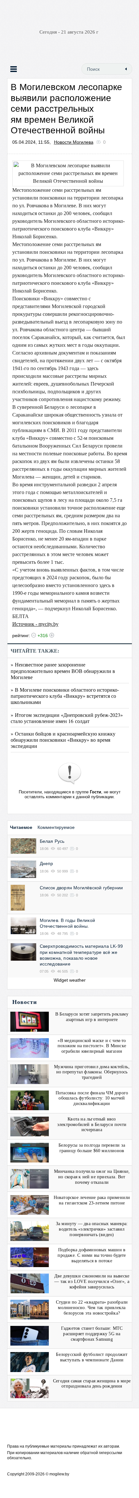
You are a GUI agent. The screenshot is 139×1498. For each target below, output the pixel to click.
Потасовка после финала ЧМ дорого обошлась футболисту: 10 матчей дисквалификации (92, 1098)
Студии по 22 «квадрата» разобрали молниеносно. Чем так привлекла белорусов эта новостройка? (92, 1308)
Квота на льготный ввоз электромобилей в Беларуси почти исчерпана (91, 1124)
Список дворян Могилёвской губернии (81, 887)
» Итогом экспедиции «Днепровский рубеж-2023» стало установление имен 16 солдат (67, 717)
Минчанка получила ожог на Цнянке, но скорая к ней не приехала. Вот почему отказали (92, 1177)
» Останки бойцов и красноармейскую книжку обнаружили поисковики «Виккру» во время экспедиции (63, 739)
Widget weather (70, 980)
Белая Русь (52, 841)
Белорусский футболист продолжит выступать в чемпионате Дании (91, 1357)
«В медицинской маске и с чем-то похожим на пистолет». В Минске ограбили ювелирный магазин (92, 1046)
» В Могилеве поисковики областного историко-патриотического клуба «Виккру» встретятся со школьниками (65, 695)
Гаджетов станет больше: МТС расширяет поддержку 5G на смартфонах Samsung (92, 1334)
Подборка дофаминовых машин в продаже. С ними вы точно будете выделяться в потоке (92, 1255)
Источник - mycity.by (35, 624)
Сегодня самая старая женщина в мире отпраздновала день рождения (92, 1384)
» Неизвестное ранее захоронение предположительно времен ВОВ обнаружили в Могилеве (63, 670)
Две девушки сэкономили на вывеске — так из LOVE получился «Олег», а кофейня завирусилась (92, 1281)
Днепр (46, 863)
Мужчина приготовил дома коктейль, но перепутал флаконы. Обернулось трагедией (92, 1072)
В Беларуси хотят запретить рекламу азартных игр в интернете (91, 1017)
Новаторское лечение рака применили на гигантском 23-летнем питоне (92, 1200)
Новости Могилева (73, 142)
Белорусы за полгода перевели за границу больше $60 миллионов (92, 1148)
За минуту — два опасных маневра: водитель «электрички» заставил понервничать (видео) (92, 1229)
